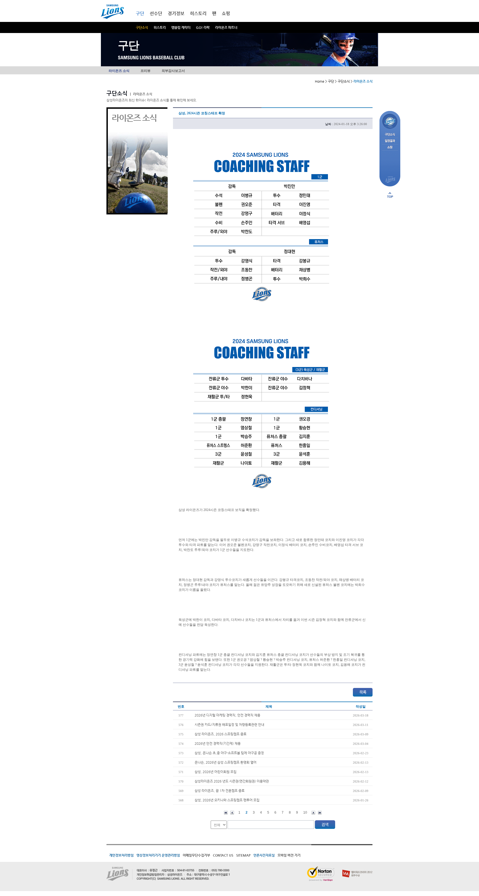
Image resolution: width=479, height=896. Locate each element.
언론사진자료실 (264, 855)
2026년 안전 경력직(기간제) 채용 (218, 743)
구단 (140, 13)
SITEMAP (243, 855)
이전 (232, 812)
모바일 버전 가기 (288, 855)
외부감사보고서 (173, 71)
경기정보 (176, 13)
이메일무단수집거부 (196, 855)
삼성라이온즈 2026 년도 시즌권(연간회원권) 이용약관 (232, 781)
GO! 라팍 (203, 27)
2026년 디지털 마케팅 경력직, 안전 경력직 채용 (227, 715)
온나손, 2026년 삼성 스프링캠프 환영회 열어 (225, 762)
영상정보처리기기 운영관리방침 (158, 855)
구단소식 (142, 27)
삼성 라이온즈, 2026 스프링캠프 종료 (220, 734)
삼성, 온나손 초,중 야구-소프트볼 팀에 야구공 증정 (229, 753)
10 (305, 812)
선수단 (156, 13)
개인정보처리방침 (121, 855)
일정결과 (389, 141)
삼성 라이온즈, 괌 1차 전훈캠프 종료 (219, 791)
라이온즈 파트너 (226, 27)
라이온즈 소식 (119, 71)
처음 (226, 812)
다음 (313, 812)
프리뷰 (146, 71)
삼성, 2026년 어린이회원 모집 (215, 772)
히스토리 (160, 27)
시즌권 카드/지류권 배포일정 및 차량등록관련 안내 (229, 725)
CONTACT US (223, 855)
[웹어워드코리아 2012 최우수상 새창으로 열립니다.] (357, 868)
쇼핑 (226, 13)
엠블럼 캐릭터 (180, 27)
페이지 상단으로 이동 (390, 195)
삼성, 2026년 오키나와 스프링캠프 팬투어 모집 (227, 800)
